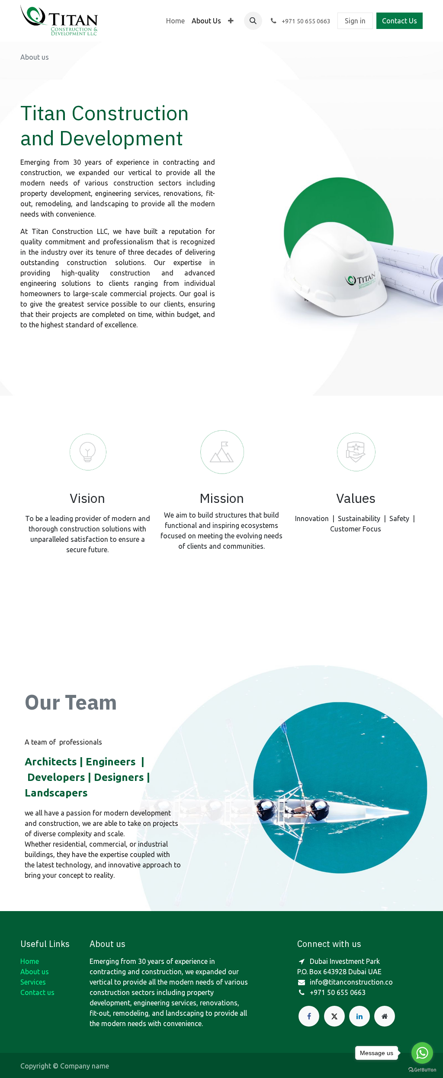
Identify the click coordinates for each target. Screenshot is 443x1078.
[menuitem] (175, 20)
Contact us (37, 992)
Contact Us (399, 21)
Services (33, 982)
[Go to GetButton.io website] (422, 1069)
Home (29, 961)
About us (34, 972)
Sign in (355, 21)
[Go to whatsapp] (422, 1053)
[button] (253, 21)
